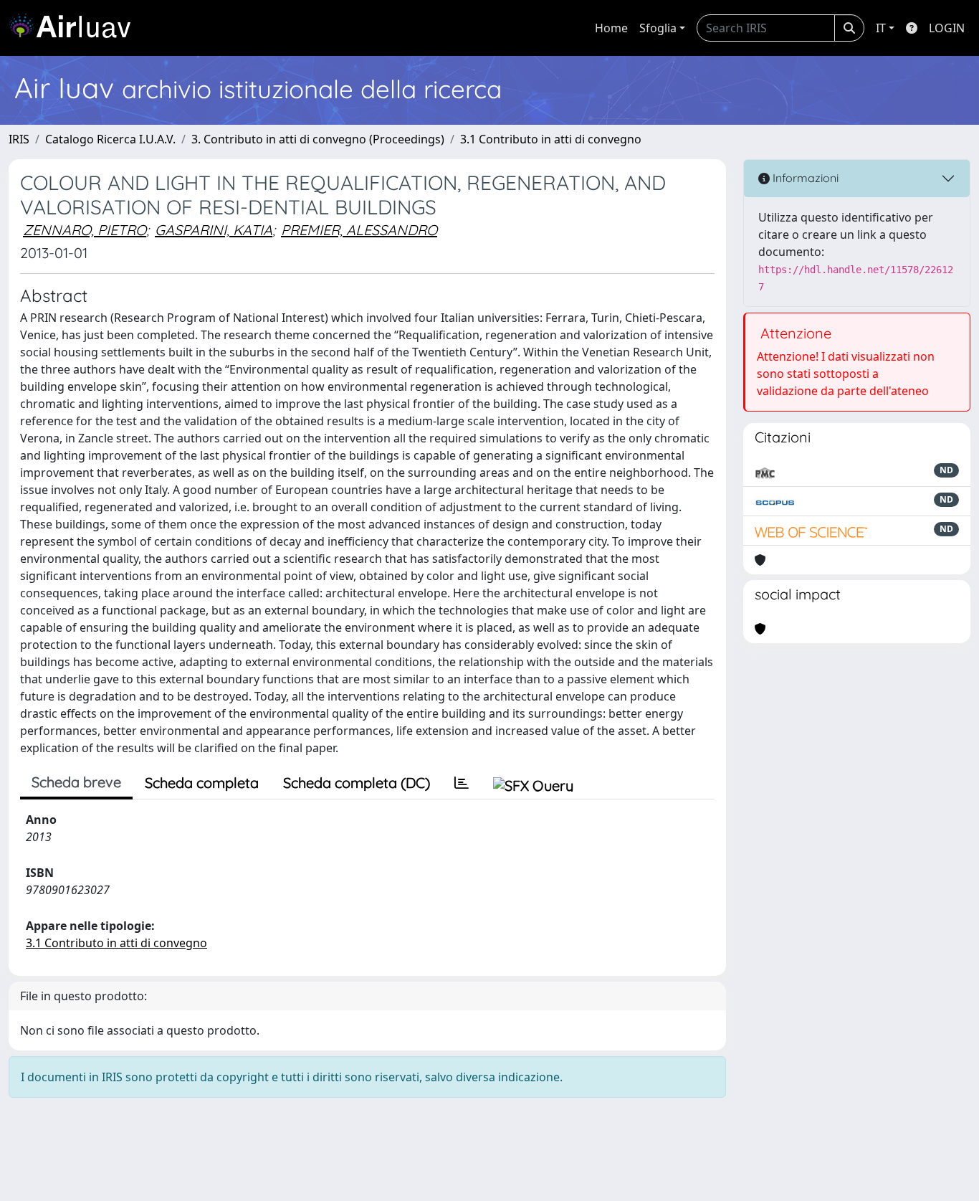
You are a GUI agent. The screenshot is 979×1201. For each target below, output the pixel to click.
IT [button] (881, 28)
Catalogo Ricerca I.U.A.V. (110, 139)
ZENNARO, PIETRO (84, 230)
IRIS (19, 139)
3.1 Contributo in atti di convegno (550, 139)
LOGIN (947, 28)
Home (611, 28)
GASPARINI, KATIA (213, 230)
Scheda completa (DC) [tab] (356, 783)
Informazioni (804, 178)
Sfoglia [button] (658, 28)
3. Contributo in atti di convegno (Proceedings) (317, 139)
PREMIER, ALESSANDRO (359, 230)
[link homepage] (75, 28)
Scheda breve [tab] (76, 782)
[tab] (461, 783)
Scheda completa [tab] (202, 783)
